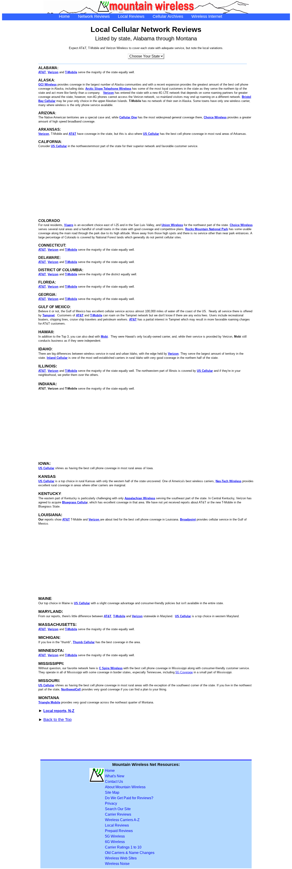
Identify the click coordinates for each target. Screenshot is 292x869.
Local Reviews (131, 16)
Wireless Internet (206, 16)
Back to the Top (57, 719)
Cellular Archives (168, 16)
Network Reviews (94, 16)
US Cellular (46, 481)
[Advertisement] (146, 183)
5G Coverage (184, 672)
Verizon (108, 92)
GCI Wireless (47, 84)
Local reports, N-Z (58, 711)
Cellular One (128, 117)
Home (64, 16)
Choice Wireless (215, 117)
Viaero (68, 225)
